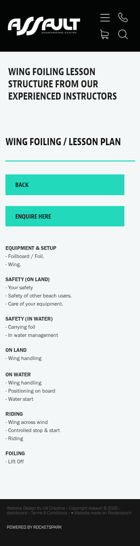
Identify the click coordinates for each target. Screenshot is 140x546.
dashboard (17, 513)
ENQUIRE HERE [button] (33, 216)
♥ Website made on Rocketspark (101, 513)
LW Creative (53, 508)
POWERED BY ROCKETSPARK (34, 527)
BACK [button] (22, 184)
